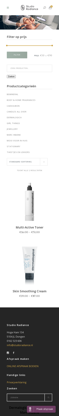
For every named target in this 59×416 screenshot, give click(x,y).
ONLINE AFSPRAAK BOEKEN (23, 366)
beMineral (12, 94)
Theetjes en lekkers (18, 152)
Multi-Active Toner (29, 227)
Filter (17, 55)
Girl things (13, 123)
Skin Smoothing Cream (29, 291)
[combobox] (27, 162)
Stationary (13, 146)
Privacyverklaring (16, 382)
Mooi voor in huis (17, 140)
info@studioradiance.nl (20, 345)
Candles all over (16, 111)
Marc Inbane (14, 134)
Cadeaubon (13, 105)
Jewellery (12, 129)
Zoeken (11, 76)
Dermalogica (14, 117)
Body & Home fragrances (21, 100)
